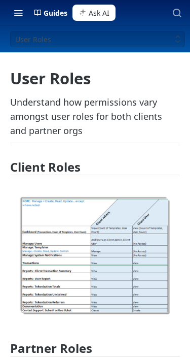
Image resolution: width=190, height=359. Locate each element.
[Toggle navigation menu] (18, 13)
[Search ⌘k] (177, 13)
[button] (95, 256)
